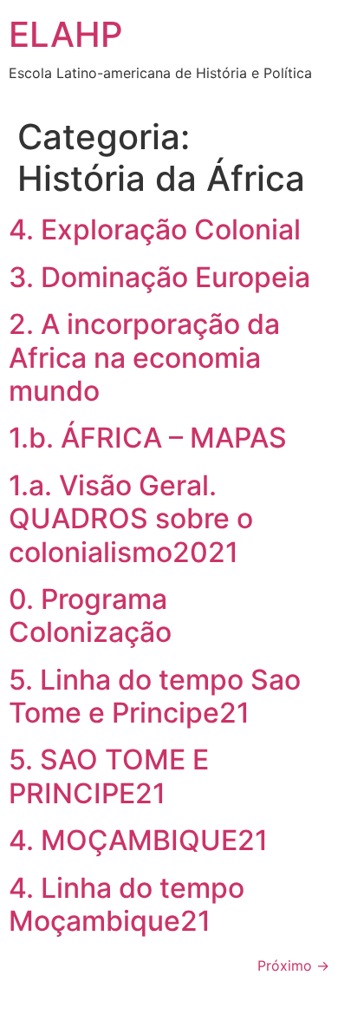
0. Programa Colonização (90, 615)
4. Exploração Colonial (155, 229)
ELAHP (66, 34)
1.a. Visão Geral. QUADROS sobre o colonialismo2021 (131, 518)
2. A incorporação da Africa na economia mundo (144, 357)
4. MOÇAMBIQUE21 (138, 840)
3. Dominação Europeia (159, 277)
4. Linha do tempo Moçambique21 (126, 904)
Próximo (293, 965)
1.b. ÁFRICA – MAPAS (148, 438)
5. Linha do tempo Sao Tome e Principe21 (155, 696)
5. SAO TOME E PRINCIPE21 (109, 776)
